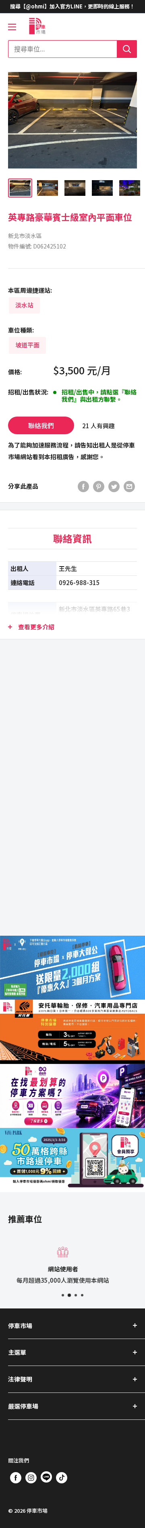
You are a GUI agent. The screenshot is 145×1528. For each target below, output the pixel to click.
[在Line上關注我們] (46, 1478)
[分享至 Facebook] (83, 487)
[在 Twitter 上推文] (114, 487)
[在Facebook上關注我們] (15, 1477)
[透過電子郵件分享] (129, 487)
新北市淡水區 (25, 236)
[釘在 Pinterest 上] (98, 487)
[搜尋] (127, 49)
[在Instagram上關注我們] (31, 1477)
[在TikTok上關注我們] (61, 1477)
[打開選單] (12, 27)
